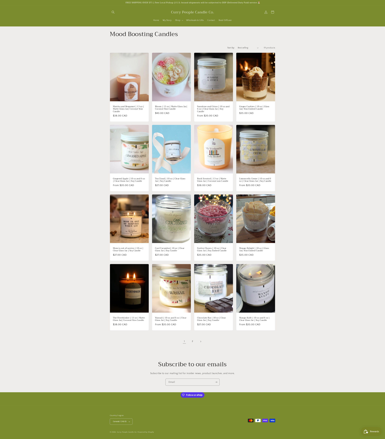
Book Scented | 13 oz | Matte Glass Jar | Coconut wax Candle (212, 179)
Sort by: (231, 48)
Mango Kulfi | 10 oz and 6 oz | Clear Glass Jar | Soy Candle (254, 319)
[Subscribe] (216, 382)
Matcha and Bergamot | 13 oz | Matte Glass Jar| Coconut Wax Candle (128, 109)
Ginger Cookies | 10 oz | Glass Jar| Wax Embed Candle (254, 107)
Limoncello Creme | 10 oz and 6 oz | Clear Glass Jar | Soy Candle (255, 179)
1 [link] (184, 341)
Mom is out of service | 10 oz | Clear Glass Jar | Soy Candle (128, 249)
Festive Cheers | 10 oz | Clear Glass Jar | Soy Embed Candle (212, 249)
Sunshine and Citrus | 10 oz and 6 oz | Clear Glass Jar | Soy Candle (213, 109)
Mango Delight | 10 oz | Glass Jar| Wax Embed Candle (254, 249)
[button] (113, 12)
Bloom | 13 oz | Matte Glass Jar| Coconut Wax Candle (171, 107)
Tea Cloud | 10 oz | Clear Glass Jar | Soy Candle (170, 179)
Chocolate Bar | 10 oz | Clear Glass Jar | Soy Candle (211, 319)
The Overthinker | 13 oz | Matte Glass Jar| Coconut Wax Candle (129, 319)
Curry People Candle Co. (127, 432)
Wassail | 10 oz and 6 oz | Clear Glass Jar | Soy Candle (170, 319)
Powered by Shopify (146, 432)
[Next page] (200, 341)
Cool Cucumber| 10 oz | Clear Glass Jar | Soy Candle (169, 249)
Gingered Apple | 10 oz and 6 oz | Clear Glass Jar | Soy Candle (129, 179)
